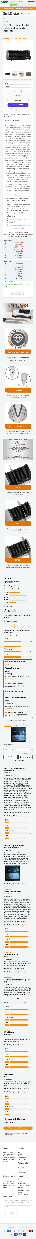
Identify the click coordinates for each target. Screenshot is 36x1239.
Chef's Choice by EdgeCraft (20, 1227)
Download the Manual (18, 228)
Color (6, 83)
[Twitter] (4, 1213)
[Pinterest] (13, 1213)
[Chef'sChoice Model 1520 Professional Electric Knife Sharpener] (18, 56)
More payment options (18, 109)
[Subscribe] (32, 1206)
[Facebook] (9, 1213)
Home (4, 18)
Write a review (22, 39)
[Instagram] (17, 1213)
